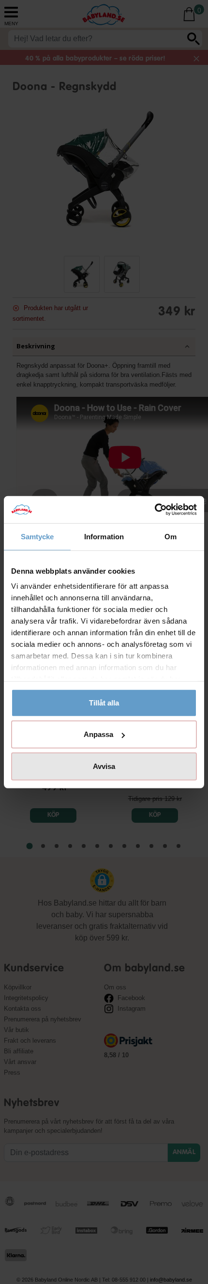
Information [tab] (104, 536)
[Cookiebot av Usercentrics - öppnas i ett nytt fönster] (154, 509)
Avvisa (104, 766)
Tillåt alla (104, 702)
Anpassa (98, 734)
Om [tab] (170, 536)
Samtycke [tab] (37, 536)
